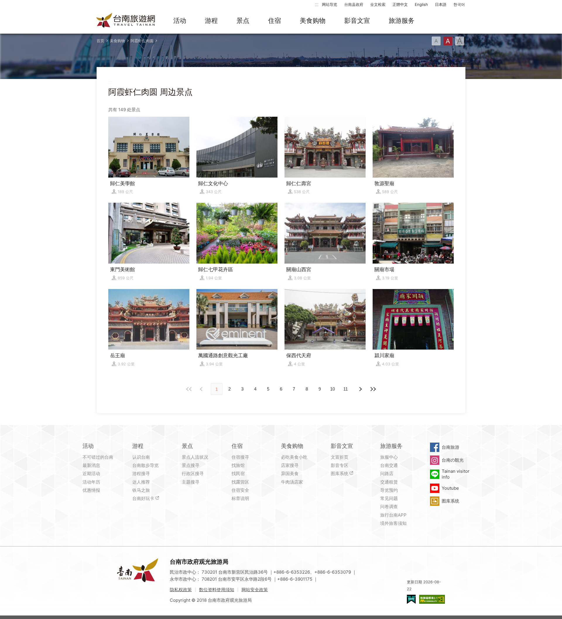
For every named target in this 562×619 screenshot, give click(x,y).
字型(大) (459, 41)
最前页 (189, 389)
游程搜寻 (141, 473)
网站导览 (329, 4)
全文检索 (377, 4)
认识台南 (141, 457)
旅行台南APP (393, 515)
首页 (100, 40)
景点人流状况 (195, 457)
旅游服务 (401, 20)
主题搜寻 (190, 482)
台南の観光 (453, 460)
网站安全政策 (254, 589)
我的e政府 (411, 599)
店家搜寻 (290, 465)
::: (316, 4)
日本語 (440, 4)
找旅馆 (238, 465)
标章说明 (240, 498)
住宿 (274, 20)
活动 (179, 20)
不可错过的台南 (98, 457)
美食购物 (312, 20)
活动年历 (91, 482)
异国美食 (290, 473)
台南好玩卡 (143, 498)
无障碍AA (432, 599)
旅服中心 (389, 457)
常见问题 (389, 498)
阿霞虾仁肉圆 (142, 40)
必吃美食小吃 (294, 457)
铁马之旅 (141, 490)
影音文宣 (357, 20)
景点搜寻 (190, 465)
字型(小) (436, 41)
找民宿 (238, 473)
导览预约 (389, 490)
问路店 (386, 473)
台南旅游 (450, 447)
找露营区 (240, 482)
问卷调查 (389, 506)
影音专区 (339, 465)
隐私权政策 (181, 589)
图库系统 (339, 473)
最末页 (373, 389)
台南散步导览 (145, 465)
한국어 (459, 4)
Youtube (450, 488)
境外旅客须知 (393, 523)
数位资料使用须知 (216, 589)
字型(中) (447, 41)
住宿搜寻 (240, 457)
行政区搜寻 (193, 473)
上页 (360, 389)
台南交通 (389, 465)
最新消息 (91, 465)
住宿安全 (240, 490)
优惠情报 (91, 490)
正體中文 (400, 4)
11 (345, 388)
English (421, 4)
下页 (202, 389)
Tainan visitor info (456, 474)
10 (332, 388)
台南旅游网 (126, 21)
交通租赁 (389, 482)
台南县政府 (353, 4)
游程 (211, 20)
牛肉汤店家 (292, 482)
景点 (243, 20)
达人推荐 (141, 482)
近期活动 (91, 473)
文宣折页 (339, 457)
